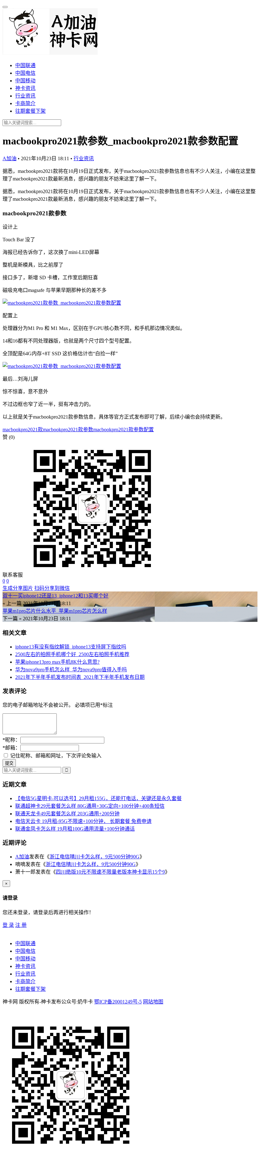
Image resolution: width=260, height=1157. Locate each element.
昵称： (11, 740)
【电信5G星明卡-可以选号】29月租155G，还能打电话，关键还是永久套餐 (98, 798)
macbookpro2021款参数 (68, 429)
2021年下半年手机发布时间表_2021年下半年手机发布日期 (80, 677)
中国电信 (25, 73)
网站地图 (153, 1001)
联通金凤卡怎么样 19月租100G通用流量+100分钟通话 (75, 828)
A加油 (9, 158)
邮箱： (11, 747)
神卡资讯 (25, 88)
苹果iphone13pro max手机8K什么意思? (57, 662)
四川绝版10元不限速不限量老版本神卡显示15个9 (110, 872)
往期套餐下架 (30, 111)
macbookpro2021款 (23, 429)
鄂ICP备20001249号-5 (118, 1001)
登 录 (8, 925)
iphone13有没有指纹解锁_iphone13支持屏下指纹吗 (70, 646)
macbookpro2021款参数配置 (123, 429)
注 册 (21, 925)
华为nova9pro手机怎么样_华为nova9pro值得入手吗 (71, 669)
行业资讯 (25, 95)
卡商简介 (25, 103)
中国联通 (25, 65)
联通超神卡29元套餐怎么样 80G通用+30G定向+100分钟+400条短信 (90, 806)
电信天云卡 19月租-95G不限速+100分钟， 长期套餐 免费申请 (83, 821)
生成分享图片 (18, 588)
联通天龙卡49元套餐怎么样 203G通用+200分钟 (67, 813)
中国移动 (25, 80)
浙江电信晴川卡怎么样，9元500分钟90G (94, 856)
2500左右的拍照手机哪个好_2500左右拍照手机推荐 (72, 654)
